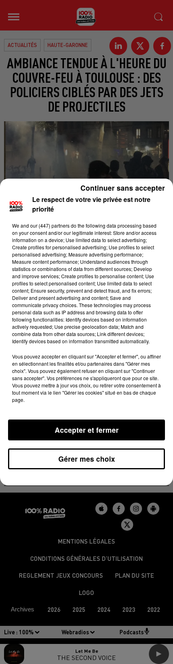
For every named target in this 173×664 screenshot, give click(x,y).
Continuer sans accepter (122, 188)
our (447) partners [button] (50, 225)
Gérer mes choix (86, 459)
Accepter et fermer (87, 430)
